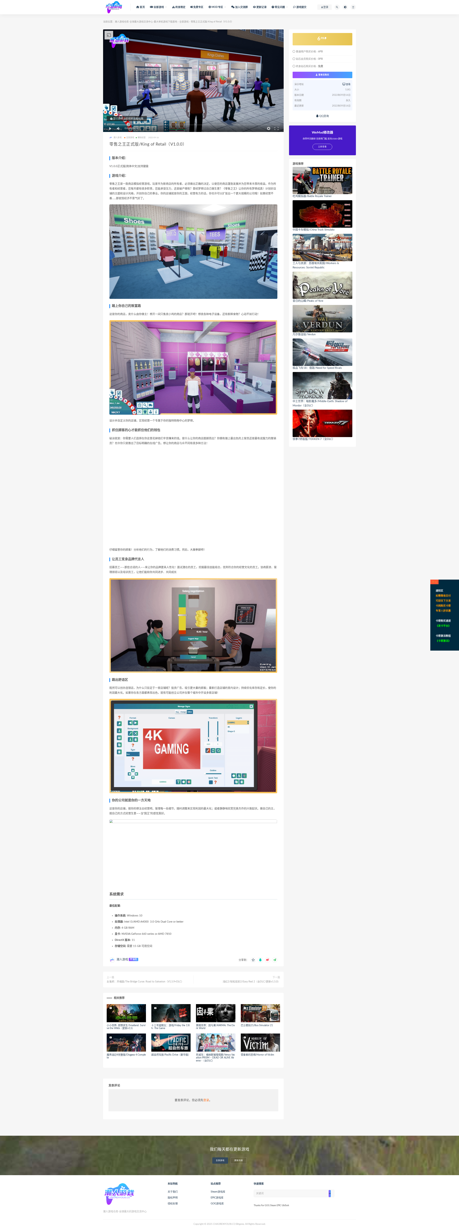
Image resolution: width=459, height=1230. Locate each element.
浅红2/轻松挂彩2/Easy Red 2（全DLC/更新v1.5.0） (251, 981)
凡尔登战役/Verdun (304, 334)
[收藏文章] (253, 960)
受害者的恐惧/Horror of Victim (257, 1055)
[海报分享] (274, 960)
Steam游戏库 (218, 1192)
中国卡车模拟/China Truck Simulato (314, 229)
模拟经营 (142, 138)
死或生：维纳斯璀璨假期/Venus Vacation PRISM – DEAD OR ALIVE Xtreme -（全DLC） (215, 1058)
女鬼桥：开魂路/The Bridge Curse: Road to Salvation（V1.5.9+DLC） (145, 981)
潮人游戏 (122, 959)
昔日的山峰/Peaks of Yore (308, 301)
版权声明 (173, 1197)
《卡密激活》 (443, 641)
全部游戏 (184, 22)
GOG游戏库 (217, 1203)
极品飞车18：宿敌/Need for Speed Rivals (317, 368)
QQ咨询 (323, 116)
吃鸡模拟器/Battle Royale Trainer (312, 196)
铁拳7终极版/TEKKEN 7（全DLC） (314, 439)
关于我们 (173, 1192)
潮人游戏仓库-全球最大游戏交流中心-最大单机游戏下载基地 (146, 22)
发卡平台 (443, 626)
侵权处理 (173, 1203)
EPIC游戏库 (217, 1197)
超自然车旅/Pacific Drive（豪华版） (170, 1055)
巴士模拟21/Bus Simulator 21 (257, 1025)
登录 (206, 1100)
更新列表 (238, 1161)
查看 (348, 84)
